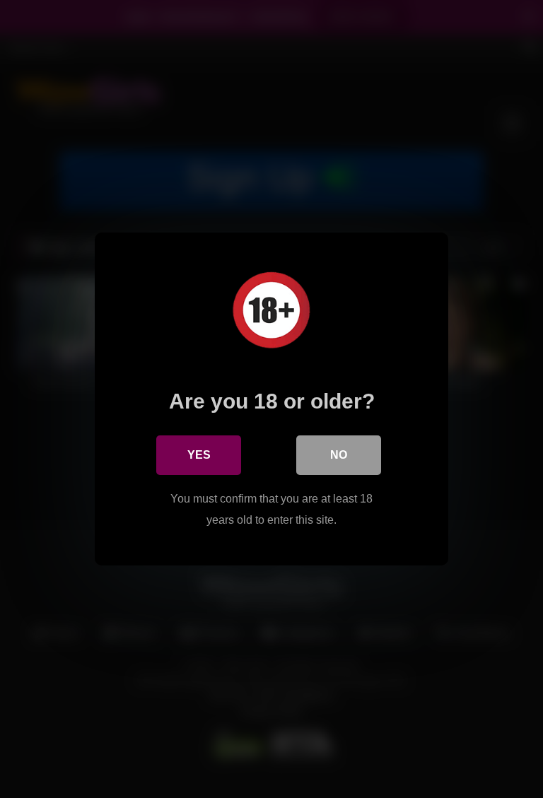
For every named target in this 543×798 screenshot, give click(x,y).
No (338, 455)
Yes (199, 455)
